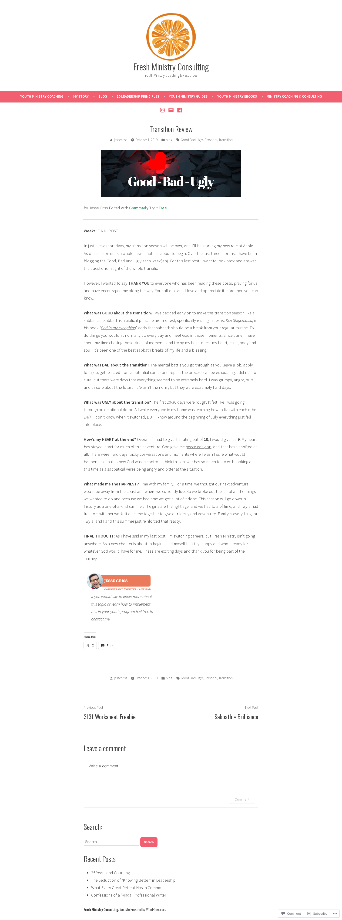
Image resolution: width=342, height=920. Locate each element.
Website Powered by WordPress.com (142, 909)
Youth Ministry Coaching (42, 96)
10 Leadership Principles (138, 96)
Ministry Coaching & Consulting (294, 96)
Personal (211, 140)
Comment (242, 799)
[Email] (171, 110)
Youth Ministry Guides (188, 96)
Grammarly (138, 208)
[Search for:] (112, 841)
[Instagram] (163, 110)
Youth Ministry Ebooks (237, 96)
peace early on (198, 446)
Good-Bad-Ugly (192, 140)
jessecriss (120, 140)
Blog (102, 96)
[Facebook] (178, 110)
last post (157, 536)
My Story (81, 96)
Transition (226, 140)
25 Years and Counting (110, 872)
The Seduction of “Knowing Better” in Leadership (133, 880)
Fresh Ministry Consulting (171, 66)
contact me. (101, 619)
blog (169, 140)
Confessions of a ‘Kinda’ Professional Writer (128, 895)
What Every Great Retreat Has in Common (127, 887)
